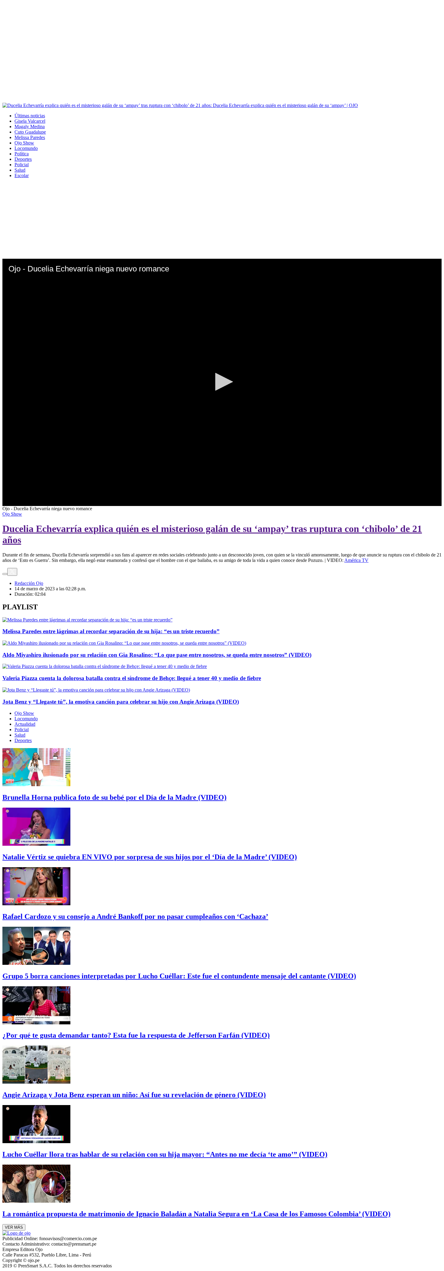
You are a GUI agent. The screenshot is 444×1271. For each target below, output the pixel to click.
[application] (222, 382)
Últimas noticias (29, 115)
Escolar (21, 175)
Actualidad (24, 724)
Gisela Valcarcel (29, 121)
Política (21, 153)
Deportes (23, 159)
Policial (21, 164)
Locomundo (26, 148)
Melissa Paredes (29, 137)
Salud (19, 170)
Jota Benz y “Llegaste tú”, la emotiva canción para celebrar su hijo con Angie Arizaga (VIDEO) (120, 702)
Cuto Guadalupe (30, 132)
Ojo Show (24, 142)
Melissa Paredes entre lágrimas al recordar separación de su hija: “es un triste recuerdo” (111, 631)
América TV (356, 560)
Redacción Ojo (28, 583)
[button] (222, 381)
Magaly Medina (29, 126)
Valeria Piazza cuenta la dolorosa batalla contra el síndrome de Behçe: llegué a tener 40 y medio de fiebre (131, 678)
